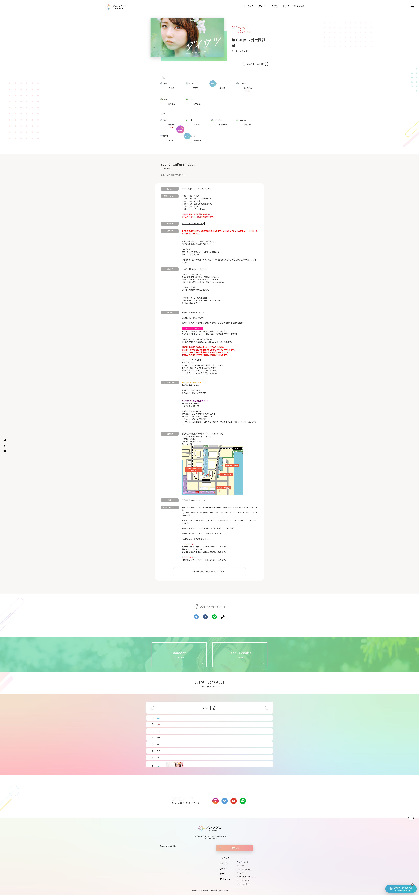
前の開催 (250, 64)
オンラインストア (243, 884)
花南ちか (196, 88)
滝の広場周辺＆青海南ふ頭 (192, 223)
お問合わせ (235, 848)
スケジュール (241, 858)
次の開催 (260, 64)
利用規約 (210, 571)
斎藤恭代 (171, 124)
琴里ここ (196, 104)
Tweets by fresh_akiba (168, 846)
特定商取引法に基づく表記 (246, 877)
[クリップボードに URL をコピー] (223, 616)
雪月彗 (196, 124)
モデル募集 (241, 866)
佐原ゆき (171, 140)
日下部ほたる (222, 124)
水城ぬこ (171, 104)
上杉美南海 (196, 140)
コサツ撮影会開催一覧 (190, 406)
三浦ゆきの (247, 124)
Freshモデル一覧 (243, 862)
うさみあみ (247, 88)
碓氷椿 (222, 88)
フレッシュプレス (243, 880)
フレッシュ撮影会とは (244, 869)
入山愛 (171, 88)
